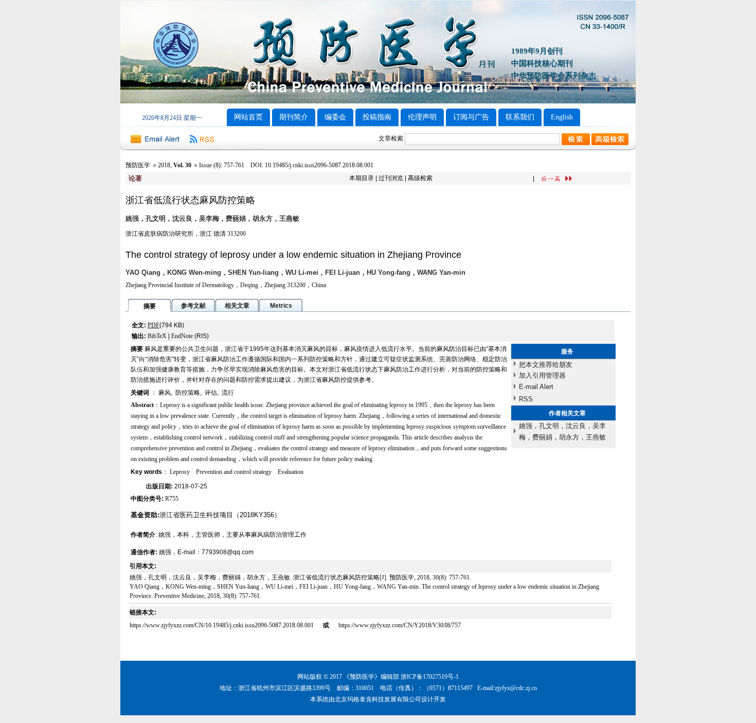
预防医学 (137, 165)
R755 (171, 498)
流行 (228, 392)
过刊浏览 (391, 178)
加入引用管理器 (542, 375)
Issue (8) (210, 165)
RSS (526, 399)
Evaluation (290, 471)
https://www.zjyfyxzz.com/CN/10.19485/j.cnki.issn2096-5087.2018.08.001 (222, 625)
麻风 (164, 392)
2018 (164, 165)
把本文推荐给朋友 (545, 364)
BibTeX (157, 336)
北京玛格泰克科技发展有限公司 (378, 699)
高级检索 (420, 178)
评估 (211, 392)
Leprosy (180, 471)
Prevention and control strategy (234, 471)
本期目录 (361, 178)
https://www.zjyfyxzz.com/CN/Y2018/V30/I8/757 (399, 625)
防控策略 (187, 392)
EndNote (182, 336)
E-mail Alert (536, 387)
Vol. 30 (182, 165)
